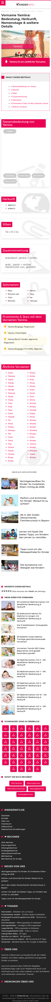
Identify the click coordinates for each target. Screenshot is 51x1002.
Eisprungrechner (33, 783)
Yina (10, 444)
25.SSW (5, 755)
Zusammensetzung (19, 97)
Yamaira (11, 376)
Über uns (5, 821)
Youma (11, 447)
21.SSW (21, 748)
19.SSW (5, 748)
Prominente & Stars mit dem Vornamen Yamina (29, 103)
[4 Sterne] (9, 591)
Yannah (11, 417)
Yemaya (11, 430)
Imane (32, 413)
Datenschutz (6, 826)
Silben (14, 93)
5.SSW (37, 728)
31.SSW (5, 762)
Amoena (33, 451)
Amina (10, 461)
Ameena (33, 430)
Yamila (11, 383)
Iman (32, 379)
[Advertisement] (25, 154)
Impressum (6, 824)
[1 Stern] (2, 591)
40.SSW (37, 768)
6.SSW (45, 728)
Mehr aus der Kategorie (24, 472)
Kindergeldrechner (25, 794)
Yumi (10, 403)
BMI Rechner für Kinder (11, 859)
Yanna (10, 396)
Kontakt (4, 818)
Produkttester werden (10, 914)
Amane (33, 440)
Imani (32, 390)
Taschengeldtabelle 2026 (12, 931)
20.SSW (13, 748)
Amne (32, 417)
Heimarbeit (6, 912)
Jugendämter (7, 928)
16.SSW (29, 741)
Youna (10, 400)
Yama (10, 373)
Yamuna (11, 393)
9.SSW (21, 735)
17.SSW (37, 741)
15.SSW (21, 741)
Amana (33, 423)
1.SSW (5, 728)
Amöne (33, 427)
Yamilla (11, 390)
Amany (33, 406)
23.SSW (37, 748)
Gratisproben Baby (9, 934)
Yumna (33, 444)
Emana (33, 434)
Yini (9, 434)
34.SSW (29, 762)
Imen (32, 396)
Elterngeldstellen (8, 925)
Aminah (33, 410)
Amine (32, 376)
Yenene (11, 454)
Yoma (10, 440)
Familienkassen (8, 923)
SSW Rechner (16, 783)
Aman (32, 383)
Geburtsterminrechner (16, 789)
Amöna (33, 457)
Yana (10, 410)
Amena (33, 403)
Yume (10, 413)
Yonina (11, 427)
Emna (32, 400)
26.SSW (13, 755)
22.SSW (29, 748)
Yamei (10, 379)
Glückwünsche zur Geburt (12, 939)
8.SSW (13, 735)
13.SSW (5, 741)
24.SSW (45, 748)
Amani (32, 386)
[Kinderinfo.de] (25, 4)
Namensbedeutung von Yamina (23, 86)
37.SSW (13, 768)
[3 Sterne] (6, 591)
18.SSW (45, 741)
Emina (32, 373)
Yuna (10, 406)
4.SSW (29, 728)
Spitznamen (16, 100)
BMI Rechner (6, 856)
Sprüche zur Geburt (9, 936)
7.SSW (5, 735)
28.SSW (29, 755)
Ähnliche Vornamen (19, 107)
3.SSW (21, 728)
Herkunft (15, 90)
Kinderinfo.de (22, 996)
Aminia (33, 447)
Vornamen (5, 942)
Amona (33, 420)
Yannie (11, 451)
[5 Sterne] (11, 591)
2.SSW (13, 728)
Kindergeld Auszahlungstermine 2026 (18, 917)
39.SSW (29, 768)
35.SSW (37, 762)
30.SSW (45, 755)
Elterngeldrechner (37, 789)
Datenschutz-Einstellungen (13, 829)
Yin (9, 420)
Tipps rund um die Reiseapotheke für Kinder (20, 899)
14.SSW (13, 741)
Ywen (10, 437)
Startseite (5, 815)
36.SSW (45, 762)
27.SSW (21, 755)
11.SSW (37, 735)
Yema (10, 423)
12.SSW (45, 735)
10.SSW (29, 735)
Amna (32, 393)
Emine (10, 457)
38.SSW (21, 768)
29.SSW (37, 755)
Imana (32, 454)
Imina (32, 437)
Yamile (11, 386)
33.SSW (21, 762)
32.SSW (13, 762)
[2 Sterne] (4, 591)
